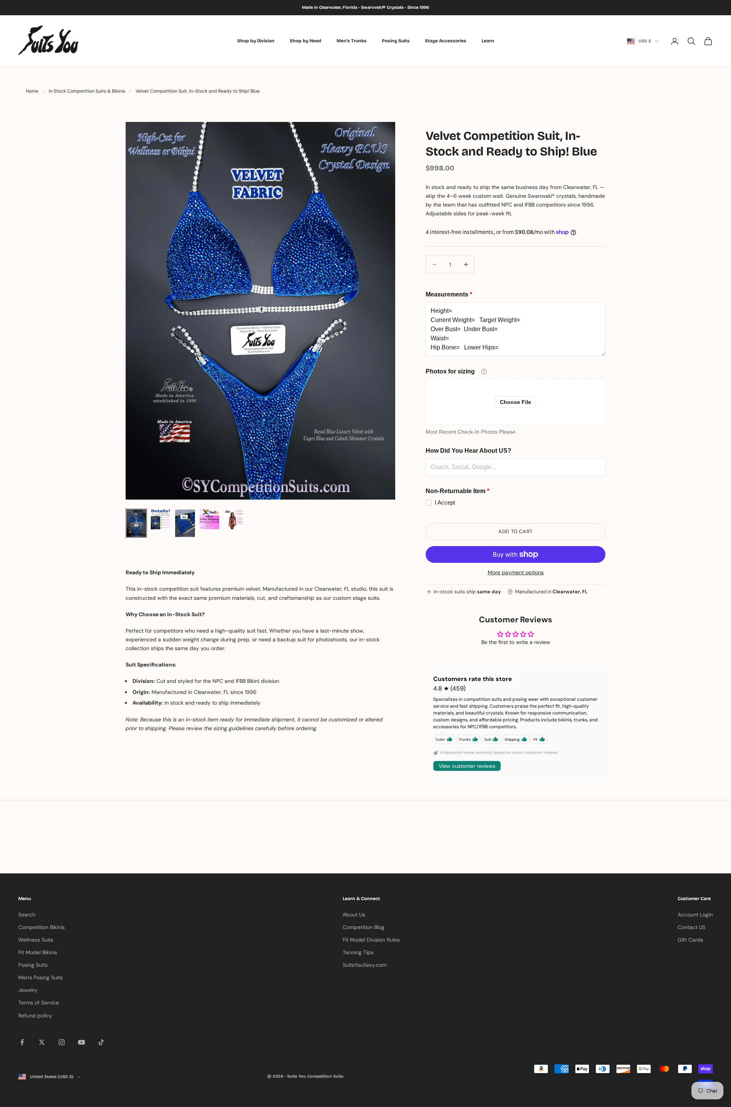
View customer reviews (467, 766)
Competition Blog (364, 927)
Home (32, 91)
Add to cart (515, 531)
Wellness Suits (35, 939)
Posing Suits (396, 40)
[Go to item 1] (136, 523)
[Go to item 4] (209, 519)
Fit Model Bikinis (37, 952)
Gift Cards (690, 939)
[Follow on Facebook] (22, 1042)
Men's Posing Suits (40, 977)
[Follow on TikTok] (101, 1042)
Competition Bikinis (41, 927)
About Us (354, 914)
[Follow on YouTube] (81, 1042)
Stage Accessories (445, 40)
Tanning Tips (358, 952)
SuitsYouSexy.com (364, 964)
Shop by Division (256, 40)
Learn (488, 40)
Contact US (691, 927)
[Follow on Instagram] (61, 1042)
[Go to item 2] (160, 519)
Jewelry (27, 990)
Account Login (695, 914)
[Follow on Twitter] (42, 1042)
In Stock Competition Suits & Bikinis (87, 91)
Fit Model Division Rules (371, 939)
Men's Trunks (352, 40)
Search (26, 914)
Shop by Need (305, 40)
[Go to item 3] (185, 523)
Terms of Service (38, 1002)
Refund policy (35, 1015)
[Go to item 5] (233, 519)
